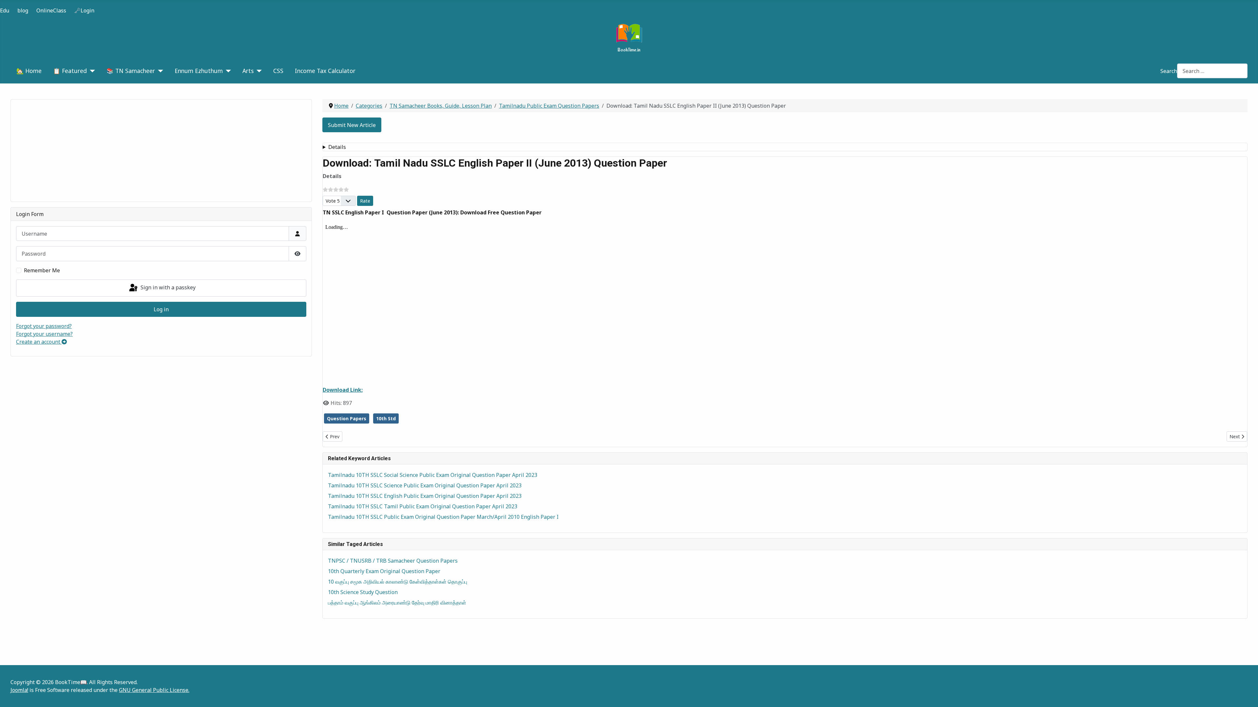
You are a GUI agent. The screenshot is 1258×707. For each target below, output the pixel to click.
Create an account (39, 341)
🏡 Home (29, 71)
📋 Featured (70, 71)
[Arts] (258, 70)
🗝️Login (84, 10)
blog (22, 10)
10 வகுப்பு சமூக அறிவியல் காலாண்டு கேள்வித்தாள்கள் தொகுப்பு (397, 581)
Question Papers (346, 418)
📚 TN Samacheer (130, 71)
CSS (278, 71)
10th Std (386, 418)
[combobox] (1212, 70)
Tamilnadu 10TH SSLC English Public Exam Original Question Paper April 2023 (425, 495)
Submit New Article (352, 125)
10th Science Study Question (363, 592)
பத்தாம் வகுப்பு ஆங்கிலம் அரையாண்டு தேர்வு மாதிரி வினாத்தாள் (397, 602)
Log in (161, 309)
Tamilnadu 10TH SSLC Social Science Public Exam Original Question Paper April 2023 (432, 475)
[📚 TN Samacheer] (159, 70)
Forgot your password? (44, 326)
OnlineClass (51, 10)
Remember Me (42, 270)
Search (1168, 71)
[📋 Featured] (91, 70)
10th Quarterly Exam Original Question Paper (384, 571)
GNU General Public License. (154, 690)
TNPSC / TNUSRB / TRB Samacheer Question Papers (393, 560)
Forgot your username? (44, 333)
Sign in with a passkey (167, 287)
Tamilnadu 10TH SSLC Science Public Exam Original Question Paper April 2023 (425, 485)
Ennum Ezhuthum (199, 71)
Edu (4, 10)
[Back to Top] (1246, 695)
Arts (248, 71)
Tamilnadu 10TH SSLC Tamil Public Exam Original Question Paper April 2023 (422, 506)
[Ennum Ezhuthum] (227, 70)
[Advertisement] (161, 150)
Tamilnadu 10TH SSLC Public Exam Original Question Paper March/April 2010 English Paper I (443, 516)
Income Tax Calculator (325, 71)
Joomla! (19, 690)
